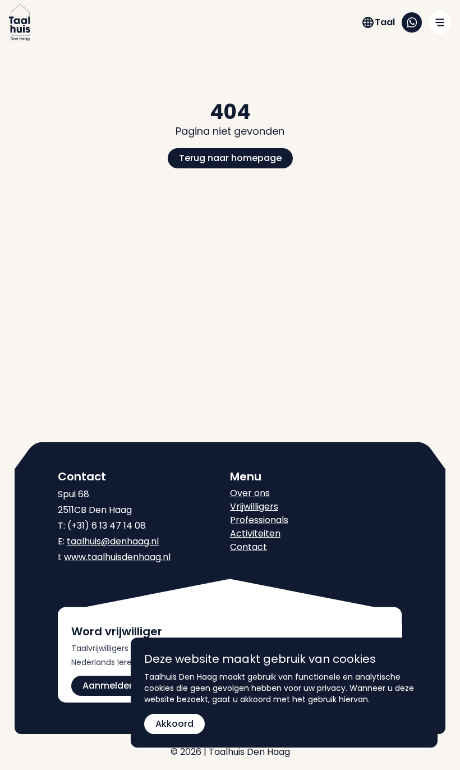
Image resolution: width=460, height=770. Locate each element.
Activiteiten (255, 533)
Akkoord (174, 723)
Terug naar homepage (230, 158)
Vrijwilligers (254, 506)
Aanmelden (108, 685)
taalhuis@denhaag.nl (113, 541)
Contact (248, 546)
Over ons (250, 493)
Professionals (259, 520)
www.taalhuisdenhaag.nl (117, 557)
